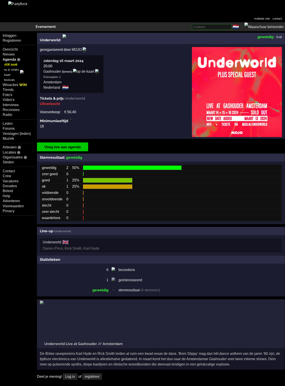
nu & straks (11, 69)
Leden (8, 123)
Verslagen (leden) (17, 134)
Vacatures (10, 181)
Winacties (15, 85)
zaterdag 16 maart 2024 (63, 61)
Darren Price (53, 248)
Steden (8, 162)
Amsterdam (52, 82)
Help (6, 196)
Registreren (12, 40)
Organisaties (13, 157)
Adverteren (11, 201)
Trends (8, 90)
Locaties (9, 152)
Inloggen (9, 35)
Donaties (10, 186)
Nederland (51, 87)
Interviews (11, 105)
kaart (7, 74)
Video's (8, 100)
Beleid (8, 191)
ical (279, 37)
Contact (9, 171)
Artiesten (10, 147)
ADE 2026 (10, 64)
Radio (7, 115)
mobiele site (262, 18)
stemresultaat (129, 290)
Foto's (7, 95)
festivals (9, 80)
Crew (7, 176)
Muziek (8, 138)
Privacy (8, 211)
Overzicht (10, 49)
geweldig (265, 37)
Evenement (46, 27)
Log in (70, 376)
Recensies (11, 110)
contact (277, 18)
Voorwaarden (13, 206)
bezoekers (126, 270)
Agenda (9, 59)
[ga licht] (242, 27)
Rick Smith (73, 248)
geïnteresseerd (130, 280)
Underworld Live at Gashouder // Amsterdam (83, 344)
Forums (9, 128)
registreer (92, 376)
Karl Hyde (91, 248)
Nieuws (9, 54)
